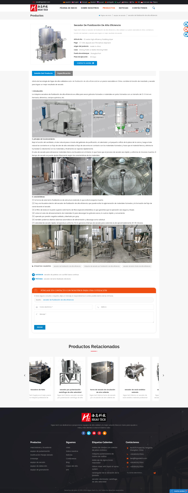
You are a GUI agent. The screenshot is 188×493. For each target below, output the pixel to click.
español (68, 2)
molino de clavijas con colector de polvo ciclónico (104, 449)
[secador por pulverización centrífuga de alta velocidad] (45, 372)
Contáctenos (139, 8)
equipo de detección (38, 466)
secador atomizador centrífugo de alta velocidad (104, 480)
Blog (68, 462)
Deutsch (93, 2)
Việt (139, 2)
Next (163, 375)
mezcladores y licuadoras (40, 447)
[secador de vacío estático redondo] (110, 372)
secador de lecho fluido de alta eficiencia (136, 266)
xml (67, 469)
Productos (109, 8)
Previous (24, 375)
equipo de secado (120, 15)
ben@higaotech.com (43, 2)
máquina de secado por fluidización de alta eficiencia (102, 266)
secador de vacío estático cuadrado (143, 391)
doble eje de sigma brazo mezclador (102, 461)
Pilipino (155, 2)
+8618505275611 (137, 454)
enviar (40, 327)
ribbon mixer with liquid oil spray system (105, 468)
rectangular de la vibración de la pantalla (105, 474)
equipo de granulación (39, 469)
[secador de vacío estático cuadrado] (142, 372)
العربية (119, 2)
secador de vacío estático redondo (110, 391)
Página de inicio (68, 8)
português (110, 2)
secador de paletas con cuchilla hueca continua (61, 275)
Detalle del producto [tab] (43, 73)
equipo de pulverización (40, 451)
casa (68, 447)
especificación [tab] (64, 73)
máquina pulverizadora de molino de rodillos (103, 455)
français (84, 2)
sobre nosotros (90, 8)
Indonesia (146, 2)
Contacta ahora (84, 63)
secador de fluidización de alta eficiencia (81, 81)
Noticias (123, 8)
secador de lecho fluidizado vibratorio (57, 279)
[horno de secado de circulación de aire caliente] (78, 372)
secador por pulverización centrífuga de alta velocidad (45, 391)
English (76, 2)
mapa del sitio (72, 466)
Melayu (126, 2)
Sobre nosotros (72, 451)
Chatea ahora (179, 491)
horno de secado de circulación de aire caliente (77, 391)
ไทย (133, 2)
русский (101, 2)
